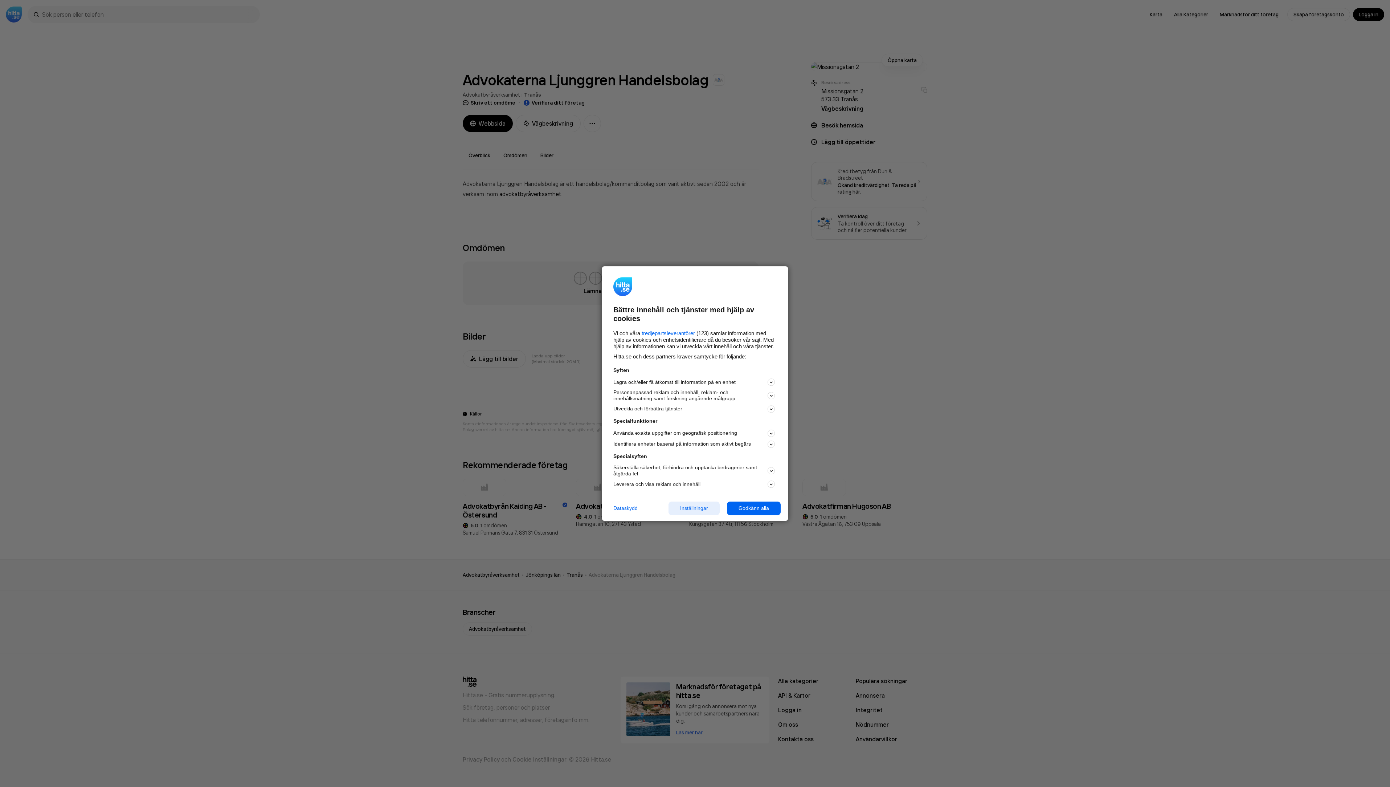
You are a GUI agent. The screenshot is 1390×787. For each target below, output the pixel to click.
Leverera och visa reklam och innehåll (656, 484)
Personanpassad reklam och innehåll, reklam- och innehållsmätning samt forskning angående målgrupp (674, 396)
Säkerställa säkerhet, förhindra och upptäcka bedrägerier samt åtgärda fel (685, 471)
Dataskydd (625, 508)
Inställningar (694, 508)
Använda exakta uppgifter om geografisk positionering (675, 433)
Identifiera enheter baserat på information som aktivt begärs (682, 444)
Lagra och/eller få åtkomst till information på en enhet (674, 382)
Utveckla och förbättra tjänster (647, 409)
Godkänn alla (754, 508)
